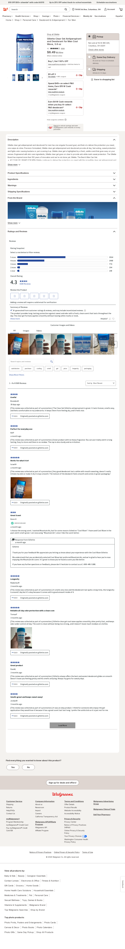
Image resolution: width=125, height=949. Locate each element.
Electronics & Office (30, 881)
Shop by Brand (37, 910)
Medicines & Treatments (15, 895)
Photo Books (28, 927)
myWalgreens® (13, 819)
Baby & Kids (9, 876)
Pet (30, 895)
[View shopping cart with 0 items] (121, 9)
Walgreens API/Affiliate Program (45, 823)
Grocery (20, 885)
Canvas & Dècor (11, 927)
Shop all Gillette (53, 34)
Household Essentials (43, 890)
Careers (38, 813)
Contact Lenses (11, 881)
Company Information (44, 801)
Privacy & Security (72, 819)
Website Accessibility (72, 810)
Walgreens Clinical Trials (104, 809)
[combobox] (36, 9)
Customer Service (14, 801)
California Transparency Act (46, 816)
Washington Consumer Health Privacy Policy (76, 840)
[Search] (67, 9)
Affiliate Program (41, 830)
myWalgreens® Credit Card (17, 825)
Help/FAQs (10, 810)
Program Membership (15, 822)
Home (8, 20)
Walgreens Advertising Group (103, 802)
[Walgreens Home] (5, 9)
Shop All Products (44, 932)
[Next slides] (42, 77)
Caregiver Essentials (36, 876)
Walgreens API (41, 827)
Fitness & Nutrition (50, 881)
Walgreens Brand (37, 905)
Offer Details (69, 804)
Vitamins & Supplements (15, 905)
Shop (17, 20)
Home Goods (32, 885)
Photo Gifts (9, 932)
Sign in (56, 126)
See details (52, 77)
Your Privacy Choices (73, 836)
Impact (38, 810)
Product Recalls (70, 807)
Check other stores (96, 49)
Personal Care (29, 20)
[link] (56, 48)
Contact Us (10, 813)
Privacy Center (70, 822)
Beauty (21, 876)
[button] (109, 9)
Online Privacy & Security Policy (74, 831)
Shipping (9, 804)
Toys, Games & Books (32, 900)
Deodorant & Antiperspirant (52, 20)
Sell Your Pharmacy (101, 815)
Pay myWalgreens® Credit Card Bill (16, 829)
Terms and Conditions (74, 801)
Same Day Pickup (25, 932)
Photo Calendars (44, 927)
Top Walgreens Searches (16, 910)
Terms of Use (87, 852)
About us (38, 804)
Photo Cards (50, 922)
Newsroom (39, 807)
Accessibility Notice (72, 813)
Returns (9, 807)
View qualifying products (57, 64)
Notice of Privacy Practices (40, 852)
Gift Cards (8, 885)
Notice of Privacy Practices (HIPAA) (75, 826)
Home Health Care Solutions (17, 890)
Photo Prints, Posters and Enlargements (23, 922)
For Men (72, 20)
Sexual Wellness (12, 900)
